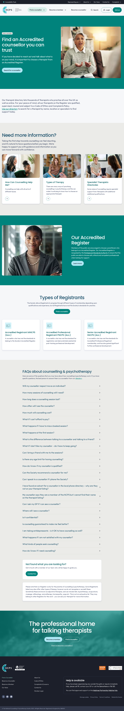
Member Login (38, 691)
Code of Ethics (38, 681)
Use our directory (10, 108)
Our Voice (5, 687)
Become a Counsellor (8, 681)
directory (78, 378)
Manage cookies (84, 697)
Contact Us (37, 687)
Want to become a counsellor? (62, 645)
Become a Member (8, 684)
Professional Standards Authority (96, 253)
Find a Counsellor (7, 678)
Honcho (120, 697)
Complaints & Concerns (41, 684)
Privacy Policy (94, 697)
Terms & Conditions (104, 697)
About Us (37, 678)
